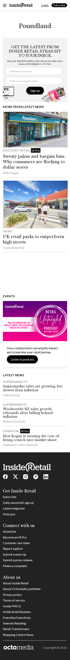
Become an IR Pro (15, 537)
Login (45, 5)
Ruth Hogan (11, 173)
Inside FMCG (12, 606)
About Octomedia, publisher (22, 589)
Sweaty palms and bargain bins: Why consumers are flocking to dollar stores (34, 162)
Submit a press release (17, 560)
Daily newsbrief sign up (18, 502)
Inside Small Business (17, 612)
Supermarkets (15, 381)
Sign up (35, 90)
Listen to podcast (22, 359)
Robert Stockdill (14, 421)
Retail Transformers (16, 629)
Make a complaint (15, 566)
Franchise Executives (17, 617)
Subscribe (59, 5)
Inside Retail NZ (13, 247)
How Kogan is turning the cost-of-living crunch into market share (31, 438)
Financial (11, 431)
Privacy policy (12, 594)
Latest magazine (14, 508)
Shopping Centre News (18, 634)
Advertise (9, 531)
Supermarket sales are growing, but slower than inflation (33, 388)
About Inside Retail (15, 583)
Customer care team (16, 543)
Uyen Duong (11, 395)
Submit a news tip (14, 554)
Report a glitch (13, 548)
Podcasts (9, 514)
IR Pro (36, 150)
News (7, 231)
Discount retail (17, 150)
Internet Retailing (14, 623)
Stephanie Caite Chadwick (20, 444)
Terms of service (14, 600)
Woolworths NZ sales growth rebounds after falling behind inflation (28, 412)
